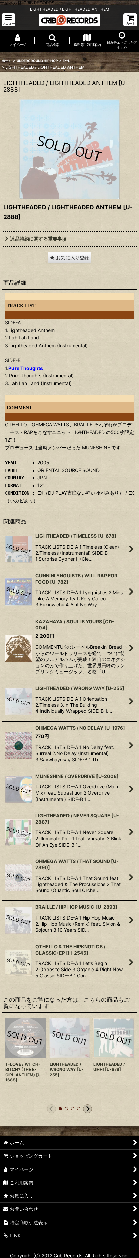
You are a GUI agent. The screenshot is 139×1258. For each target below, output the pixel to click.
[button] (8, 19)
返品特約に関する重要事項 (38, 239)
